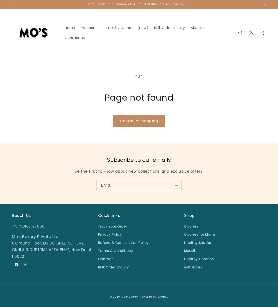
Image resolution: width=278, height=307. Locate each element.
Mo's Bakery (130, 297)
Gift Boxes (193, 267)
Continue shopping (139, 120)
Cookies (191, 226)
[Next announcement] (265, 4)
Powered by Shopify (154, 297)
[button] (90, 28)
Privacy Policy (110, 234)
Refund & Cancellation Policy (123, 242)
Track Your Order (112, 226)
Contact (105, 259)
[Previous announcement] (13, 4)
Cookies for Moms (200, 234)
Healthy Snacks (197, 242)
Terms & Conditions (115, 251)
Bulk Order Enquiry (113, 267)
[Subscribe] (176, 185)
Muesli (189, 251)
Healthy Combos (199, 259)
